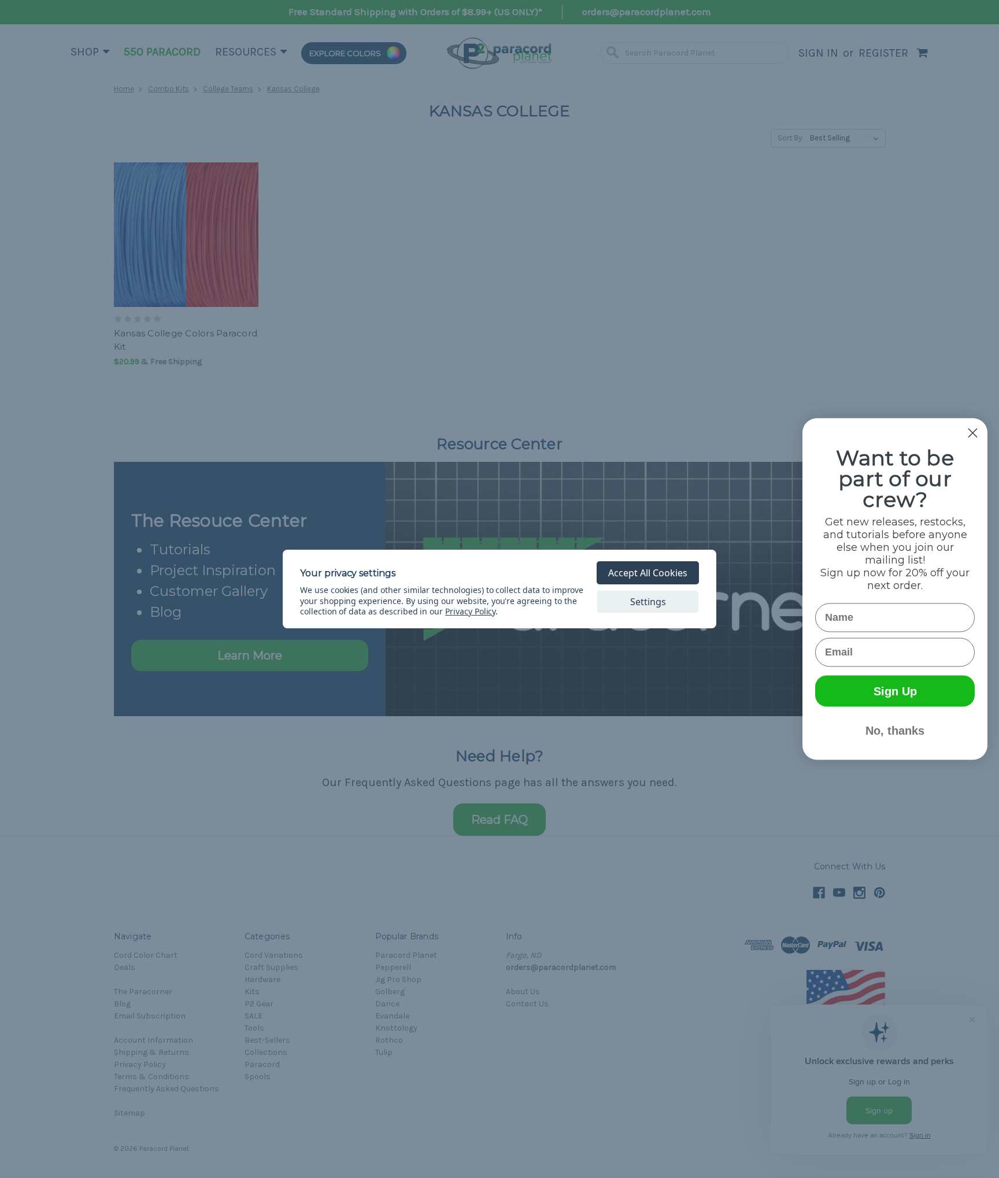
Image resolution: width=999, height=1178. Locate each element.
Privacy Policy (470, 611)
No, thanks (894, 730)
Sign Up (895, 691)
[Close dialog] (973, 433)
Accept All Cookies (647, 572)
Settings (648, 601)
